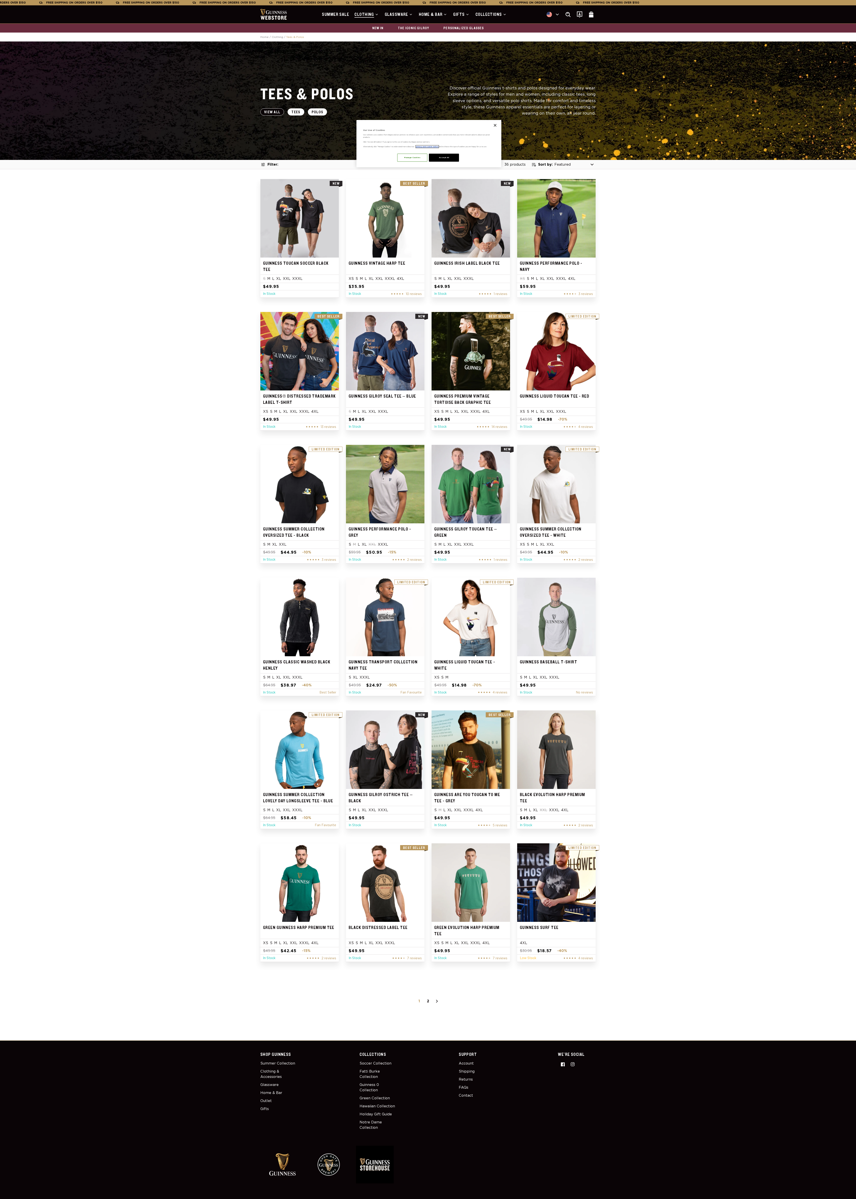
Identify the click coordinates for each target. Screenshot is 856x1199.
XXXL (297, 279)
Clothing (277, 37)
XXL (286, 279)
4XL (400, 279)
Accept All (444, 158)
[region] (428, 143)
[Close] (495, 125)
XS (351, 279)
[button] (367, 14)
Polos (317, 112)
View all (272, 112)
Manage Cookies (412, 158)
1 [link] (419, 1001)
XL (278, 279)
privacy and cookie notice (427, 147)
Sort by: (545, 164)
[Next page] (436, 1001)
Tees (295, 112)
